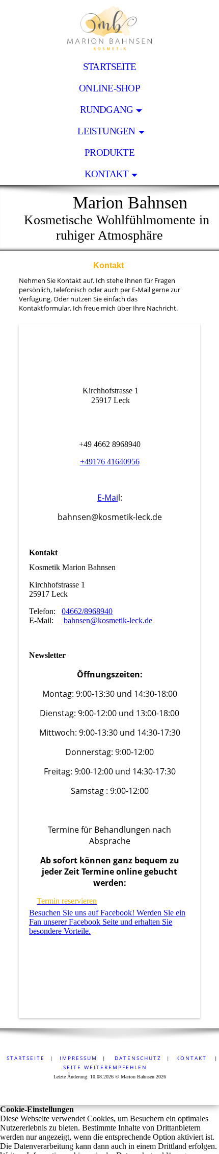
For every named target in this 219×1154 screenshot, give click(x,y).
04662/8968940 (87, 611)
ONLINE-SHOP (109, 88)
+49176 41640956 (110, 461)
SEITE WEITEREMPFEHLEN (105, 1067)
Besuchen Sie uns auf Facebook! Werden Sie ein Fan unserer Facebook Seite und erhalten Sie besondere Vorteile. (107, 921)
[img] (109, 28)
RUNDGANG (106, 109)
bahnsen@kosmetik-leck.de (108, 620)
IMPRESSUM (78, 1058)
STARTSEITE (109, 66)
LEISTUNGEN (106, 131)
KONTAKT (107, 174)
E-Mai (107, 497)
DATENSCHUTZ (136, 1058)
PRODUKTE (109, 152)
